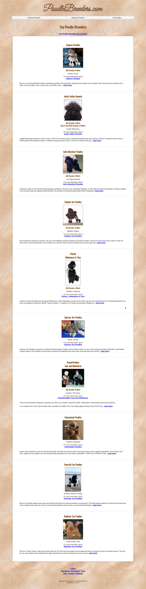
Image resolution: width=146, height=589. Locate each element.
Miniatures (75, 571)
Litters (73, 569)
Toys (83, 571)
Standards (65, 571)
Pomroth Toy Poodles (73, 499)
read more (67, 85)
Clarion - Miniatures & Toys (73, 296)
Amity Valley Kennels (73, 134)
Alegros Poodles (73, 79)
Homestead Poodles (73, 447)
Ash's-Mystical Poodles (73, 184)
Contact (71, 574)
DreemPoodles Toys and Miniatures (73, 398)
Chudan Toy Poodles (73, 236)
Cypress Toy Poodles (73, 345)
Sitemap (79, 574)
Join (65, 574)
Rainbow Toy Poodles (73, 547)
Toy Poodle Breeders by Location (73, 34)
